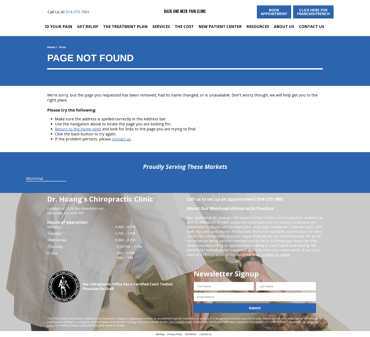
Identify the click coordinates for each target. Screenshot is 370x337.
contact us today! (276, 254)
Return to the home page (78, 129)
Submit (255, 308)
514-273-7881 (78, 11)
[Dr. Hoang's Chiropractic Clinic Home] (185, 11)
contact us (121, 139)
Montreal (34, 178)
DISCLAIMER (177, 322)
